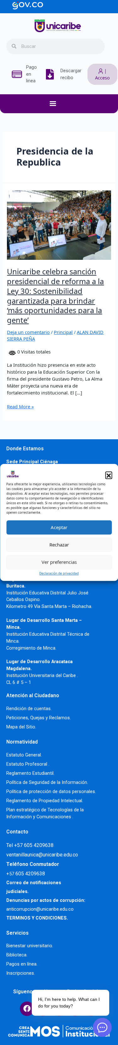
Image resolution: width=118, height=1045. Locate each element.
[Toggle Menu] (62, 103)
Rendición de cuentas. (29, 708)
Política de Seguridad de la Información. (47, 782)
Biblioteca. (16, 955)
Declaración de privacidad (59, 573)
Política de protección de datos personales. (51, 791)
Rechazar (59, 544)
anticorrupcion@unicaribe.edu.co (40, 909)
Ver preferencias (59, 562)
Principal (63, 332)
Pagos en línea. (21, 964)
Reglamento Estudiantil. (30, 773)
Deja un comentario (28, 332)
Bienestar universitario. (29, 946)
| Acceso (102, 74)
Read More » (20, 406)
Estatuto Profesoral (27, 764)
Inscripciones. (20, 973)
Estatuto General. (24, 755)
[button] (108, 475)
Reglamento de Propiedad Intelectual (44, 800)
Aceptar (59, 527)
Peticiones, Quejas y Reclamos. (38, 718)
